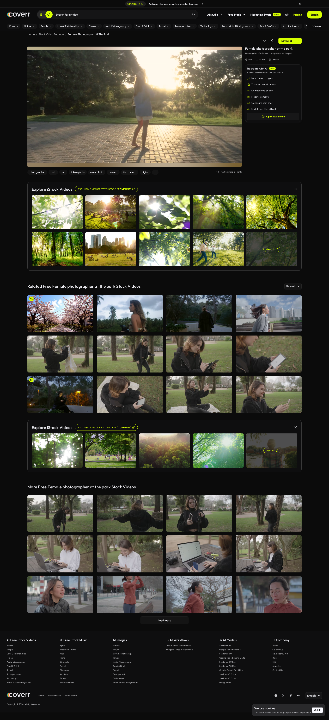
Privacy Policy (54, 695)
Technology (12, 678)
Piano (62, 657)
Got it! (317, 710)
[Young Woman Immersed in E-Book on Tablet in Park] (199, 354)
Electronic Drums (68, 649)
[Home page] (18, 14)
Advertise (276, 666)
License (40, 695)
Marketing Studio (264, 14)
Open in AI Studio (275, 116)
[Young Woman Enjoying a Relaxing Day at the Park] (60, 354)
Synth (62, 645)
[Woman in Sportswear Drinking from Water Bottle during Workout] (269, 594)
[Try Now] (202, 4)
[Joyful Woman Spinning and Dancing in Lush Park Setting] (130, 513)
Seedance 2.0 (225, 653)
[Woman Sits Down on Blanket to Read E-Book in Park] (130, 354)
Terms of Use (71, 695)
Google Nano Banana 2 (230, 649)
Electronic (64, 670)
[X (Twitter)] (283, 695)
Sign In (314, 14)
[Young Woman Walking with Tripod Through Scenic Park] (269, 513)
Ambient (64, 674)
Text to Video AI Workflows (178, 645)
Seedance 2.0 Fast (227, 662)
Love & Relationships (16, 653)
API (287, 14)
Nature (10, 645)
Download (286, 40)
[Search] (49, 14)
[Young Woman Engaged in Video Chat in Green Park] (199, 394)
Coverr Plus (277, 649)
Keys (62, 653)
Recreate (60, 328)
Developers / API (280, 653)
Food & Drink (13, 666)
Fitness (10, 657)
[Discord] (298, 695)
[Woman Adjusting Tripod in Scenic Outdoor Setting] (60, 513)
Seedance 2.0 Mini (227, 666)
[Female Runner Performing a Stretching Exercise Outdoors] (130, 594)
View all (317, 26)
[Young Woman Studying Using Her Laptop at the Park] (269, 553)
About (275, 645)
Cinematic (64, 662)
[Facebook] (291, 695)
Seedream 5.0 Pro (227, 674)
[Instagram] (276, 695)
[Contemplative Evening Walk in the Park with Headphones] (199, 313)
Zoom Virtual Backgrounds (19, 682)
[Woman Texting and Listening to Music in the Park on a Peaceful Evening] (60, 394)
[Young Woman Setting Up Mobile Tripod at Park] (199, 513)
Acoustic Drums (67, 682)
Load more (164, 620)
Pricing (297, 14)
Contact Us (277, 670)
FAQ (274, 662)
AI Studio (212, 14)
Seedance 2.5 (225, 645)
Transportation (14, 674)
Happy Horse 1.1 (226, 682)
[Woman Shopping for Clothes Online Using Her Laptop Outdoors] (199, 553)
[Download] (89, 328)
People (10, 649)
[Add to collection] (264, 41)
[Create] (41, 14)
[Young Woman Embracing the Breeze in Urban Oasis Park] (269, 313)
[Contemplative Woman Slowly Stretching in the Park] (199, 594)
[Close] (300, 4)
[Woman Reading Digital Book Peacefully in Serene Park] (269, 354)
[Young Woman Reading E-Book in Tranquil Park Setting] (130, 394)
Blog (274, 657)
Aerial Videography (16, 662)
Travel (10, 670)
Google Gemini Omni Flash (231, 670)
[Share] (272, 41)
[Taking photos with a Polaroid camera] (130, 313)
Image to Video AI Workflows (179, 649)
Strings (63, 678)
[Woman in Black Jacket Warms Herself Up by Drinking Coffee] (60, 594)
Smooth (63, 666)
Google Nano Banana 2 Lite (232, 657)
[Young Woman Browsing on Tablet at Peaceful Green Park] (130, 553)
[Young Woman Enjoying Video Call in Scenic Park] (269, 394)
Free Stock (234, 14)
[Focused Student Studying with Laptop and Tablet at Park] (60, 553)
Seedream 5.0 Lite (227, 678)
